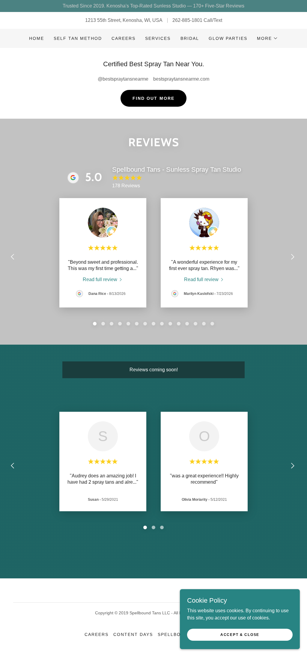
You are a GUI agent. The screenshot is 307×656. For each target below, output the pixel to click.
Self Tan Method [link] (78, 38)
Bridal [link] (189, 38)
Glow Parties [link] (228, 38)
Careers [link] (124, 38)
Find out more (153, 98)
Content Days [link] (133, 634)
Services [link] (158, 38)
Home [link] (36, 38)
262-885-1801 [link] (187, 20)
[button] (267, 38)
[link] (103, 279)
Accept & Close (239, 634)
